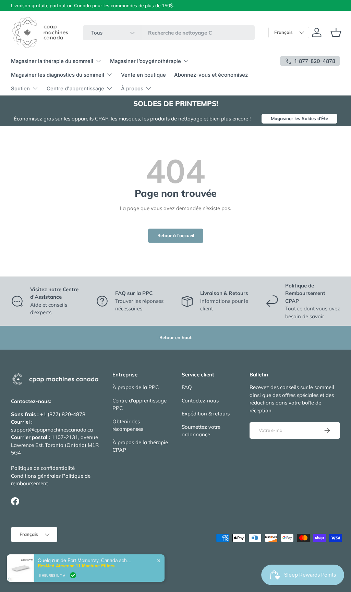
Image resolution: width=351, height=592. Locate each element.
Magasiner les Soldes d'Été (299, 118)
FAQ (187, 387)
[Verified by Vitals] (73, 575)
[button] (335, 32)
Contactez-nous (200, 400)
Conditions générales (36, 476)
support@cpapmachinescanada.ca (52, 429)
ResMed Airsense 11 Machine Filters (76, 565)
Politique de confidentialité (43, 468)
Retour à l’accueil (175, 235)
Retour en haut (175, 337)
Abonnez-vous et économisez (211, 75)
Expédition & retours (206, 413)
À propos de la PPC (135, 387)
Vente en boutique (143, 75)
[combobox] (169, 32)
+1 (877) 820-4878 (62, 414)
